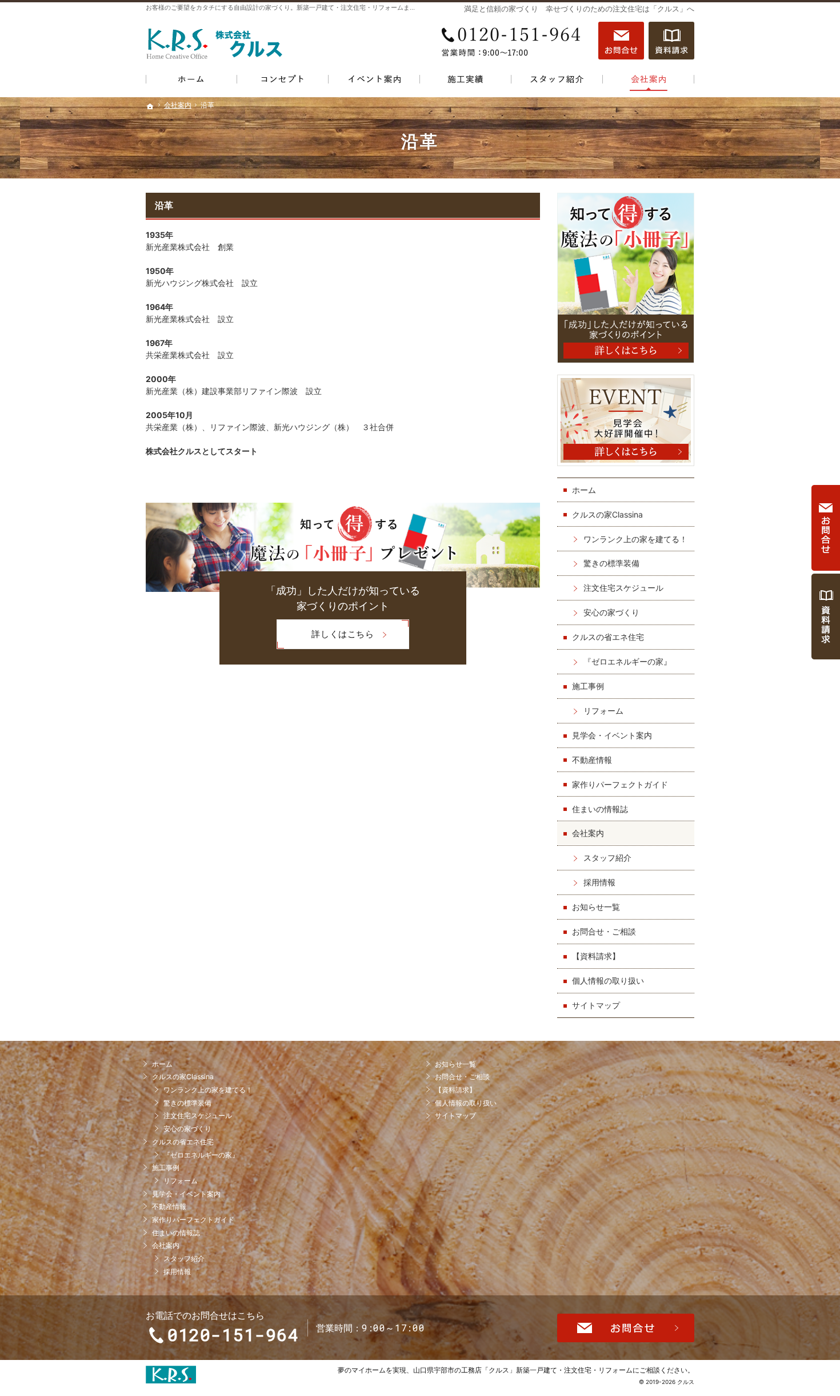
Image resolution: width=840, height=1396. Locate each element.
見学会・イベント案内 (612, 735)
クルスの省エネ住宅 (608, 637)
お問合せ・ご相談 (604, 931)
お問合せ (621, 40)
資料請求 (671, 40)
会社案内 (588, 833)
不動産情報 (592, 760)
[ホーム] (191, 81)
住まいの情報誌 (600, 809)
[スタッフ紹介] (557, 81)
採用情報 (599, 882)
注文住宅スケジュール (623, 587)
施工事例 (588, 686)
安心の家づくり (611, 612)
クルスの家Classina (607, 514)
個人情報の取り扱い (608, 980)
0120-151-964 (514, 40)
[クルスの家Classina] (283, 81)
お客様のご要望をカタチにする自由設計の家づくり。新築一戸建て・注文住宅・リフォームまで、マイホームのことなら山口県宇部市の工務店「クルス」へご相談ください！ (391, 7)
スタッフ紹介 (607, 857)
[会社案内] (648, 81)
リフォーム (603, 710)
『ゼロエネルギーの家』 (627, 661)
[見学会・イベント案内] (374, 81)
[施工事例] (465, 81)
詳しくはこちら (325, 638)
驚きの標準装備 (611, 563)
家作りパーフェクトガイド (620, 784)
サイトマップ (596, 1005)
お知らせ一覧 (596, 907)
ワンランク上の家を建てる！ (635, 539)
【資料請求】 (596, 956)
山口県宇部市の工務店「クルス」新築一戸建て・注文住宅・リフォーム (523, 1370)
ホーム (584, 490)
